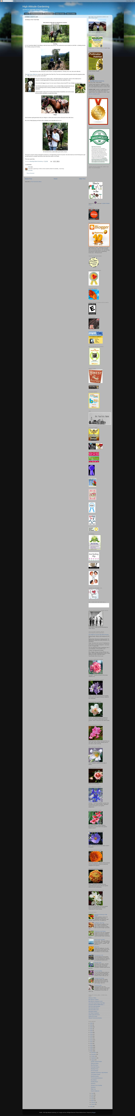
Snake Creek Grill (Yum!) (94, 1014)
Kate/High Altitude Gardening (97, 80)
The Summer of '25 (98, 955)
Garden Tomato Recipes (96, 1061)
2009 (91, 1047)
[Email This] (53, 161)
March (92, 1100)
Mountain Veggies (49, 13)
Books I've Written (71, 13)
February (93, 1102)
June (92, 1095)
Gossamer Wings (98, 970)
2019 (91, 1030)
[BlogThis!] (55, 161)
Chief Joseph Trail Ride (99, 939)
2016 (91, 1034)
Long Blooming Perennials (36, 13)
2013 (91, 1039)
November (93, 1054)
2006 (91, 1106)
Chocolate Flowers (95, 1067)
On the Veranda (94, 1070)
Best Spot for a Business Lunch (96, 1001)
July (92, 1093)
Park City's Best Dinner (94, 1008)
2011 (91, 1043)
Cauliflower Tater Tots (99, 922)
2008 (91, 1049)
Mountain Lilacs (97, 962)
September (93, 1058)
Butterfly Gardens (95, 1076)
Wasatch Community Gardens (95, 1018)
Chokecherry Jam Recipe (100, 931)
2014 (91, 1037)
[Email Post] (51, 161)
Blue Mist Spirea (94, 1065)
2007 (91, 1050)
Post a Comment (30, 173)
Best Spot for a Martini (94, 999)
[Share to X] (56, 161)
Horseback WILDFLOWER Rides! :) (96, 1004)
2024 (91, 1025)
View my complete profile (94, 93)
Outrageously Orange (99, 978)
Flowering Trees (98, 985)
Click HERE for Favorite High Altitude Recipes (99, 634)
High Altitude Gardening (35, 6)
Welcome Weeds (95, 1063)
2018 (91, 1032)
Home (26, 13)
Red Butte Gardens (93, 1011)
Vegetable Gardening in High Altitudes (99, 1072)
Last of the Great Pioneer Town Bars (97, 1002)
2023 (91, 1026)
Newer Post (28, 179)
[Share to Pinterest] (59, 161)
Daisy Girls (96, 946)
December (93, 1052)
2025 (91, 1023)
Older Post (82, 179)
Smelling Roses (94, 1081)
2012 (91, 1041)
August (93, 1059)
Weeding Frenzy (94, 1068)
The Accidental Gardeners (97, 1078)
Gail (29, 166)
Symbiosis (93, 1087)
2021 (91, 1028)
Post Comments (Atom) (36, 181)
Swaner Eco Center (93, 1016)
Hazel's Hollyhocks (95, 1090)
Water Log (93, 1089)
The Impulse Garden (95, 1074)
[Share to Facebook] (57, 161)
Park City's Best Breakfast (94, 1006)
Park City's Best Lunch (94, 1009)
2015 (91, 1036)
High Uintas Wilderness (32, 74)
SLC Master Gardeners (94, 1013)
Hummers (93, 1083)
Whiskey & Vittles (92, 997)
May (92, 1096)
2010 (91, 1045)
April (92, 1098)
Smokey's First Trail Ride (96, 1085)
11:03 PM (30, 170)
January (93, 1104)
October (93, 1056)
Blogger (94, 1112)
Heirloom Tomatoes (59, 13)
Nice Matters (94, 1079)
